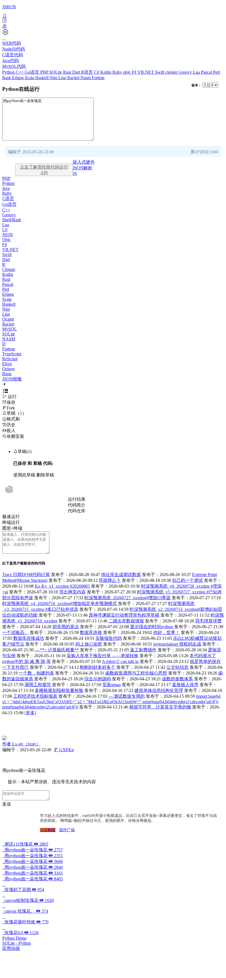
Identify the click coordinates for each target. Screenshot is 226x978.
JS (75, 173)
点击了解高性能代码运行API (44, 170)
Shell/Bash (11, 219)
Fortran (98, 77)
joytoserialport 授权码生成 (177, 644)
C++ (20, 72)
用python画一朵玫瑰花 (32, 850)
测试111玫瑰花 (25, 844)
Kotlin (106, 72)
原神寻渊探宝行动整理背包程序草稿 (124, 615)
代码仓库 (76, 510)
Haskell (42, 77)
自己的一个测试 (187, 580)
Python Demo (14, 938)
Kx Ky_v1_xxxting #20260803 (62, 586)
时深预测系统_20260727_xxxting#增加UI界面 (127, 597)
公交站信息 (177, 667)
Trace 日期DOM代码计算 (26, 574)
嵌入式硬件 (84, 162)
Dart (76, 72)
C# (97, 72)
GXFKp (64, 749)
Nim (54, 77)
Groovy (185, 72)
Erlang (18, 77)
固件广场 (67, 830)
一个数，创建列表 (36, 673)
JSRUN (9, 6)
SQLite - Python (16, 943)
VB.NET (146, 72)
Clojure (8, 269)
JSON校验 (12, 379)
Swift (160, 72)
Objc (6, 239)
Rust (67, 72)
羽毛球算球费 (208, 621)
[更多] (30, 712)
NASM (8, 339)
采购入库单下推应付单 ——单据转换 (102, 655)
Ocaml (8, 319)
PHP (44, 72)
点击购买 (47, 830)
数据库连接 (91, 632)
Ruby (117, 72)
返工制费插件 (143, 649)
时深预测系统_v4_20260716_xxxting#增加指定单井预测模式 (59, 603)
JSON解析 (82, 168)
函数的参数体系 (177, 678)
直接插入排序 (185, 684)
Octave (8, 368)
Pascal (207, 72)
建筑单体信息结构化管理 (158, 690)
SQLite (56, 72)
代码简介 (76, 505)
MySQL (9, 329)
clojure (171, 72)
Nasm (86, 77)
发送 (6, 804)
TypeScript (11, 353)
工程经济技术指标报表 (35, 696)
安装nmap (111, 684)
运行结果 (76, 499)
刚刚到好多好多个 (97, 667)
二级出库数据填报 (126, 621)
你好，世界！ (166, 632)
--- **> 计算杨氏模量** (57, 649)
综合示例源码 (97, 678)
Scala (30, 77)
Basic (7, 373)
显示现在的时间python (151, 626)
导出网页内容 (72, 592)
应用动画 (11, 948)
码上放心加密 (89, 644)
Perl (216, 72)
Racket (73, 77)
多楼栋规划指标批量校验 (59, 690)
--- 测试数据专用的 (127, 696)
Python (9, 72)
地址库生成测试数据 (121, 574)
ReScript (9, 358)
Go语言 (32, 72)
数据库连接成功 (28, 638)
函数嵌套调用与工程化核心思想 (136, 673)
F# (135, 72)
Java (6, 188)
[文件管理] (113, 26)
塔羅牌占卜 (110, 580)
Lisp (62, 77)
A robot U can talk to (120, 661)
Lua (197, 72)
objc (127, 72)
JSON (7, 234)
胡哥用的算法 (65, 626)
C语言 (8, 198)
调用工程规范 (38, 684)
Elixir (7, 363)
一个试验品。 (15, 632)
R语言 (87, 72)
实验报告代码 (108, 638)
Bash (7, 77)
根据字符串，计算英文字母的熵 (160, 707)
